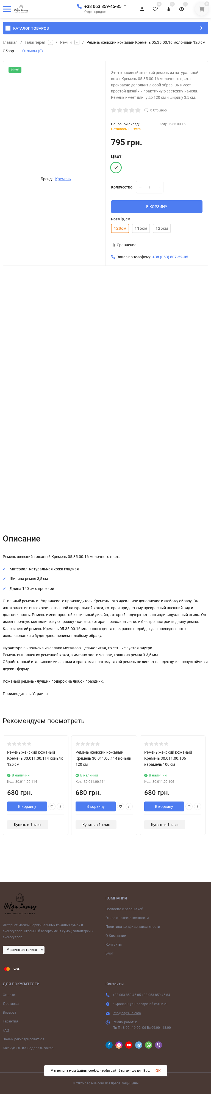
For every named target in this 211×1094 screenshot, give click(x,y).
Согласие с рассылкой (124, 909)
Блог (109, 953)
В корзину (27, 806)
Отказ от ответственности (127, 918)
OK (158, 1070)
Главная (10, 42)
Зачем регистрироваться (24, 1039)
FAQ (6, 1030)
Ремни (66, 42)
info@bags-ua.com (127, 1013)
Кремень (63, 179)
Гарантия (10, 1021)
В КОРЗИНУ (156, 206)
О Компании (116, 936)
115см (141, 228)
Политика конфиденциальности (133, 927)
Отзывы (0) (32, 51)
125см (162, 228)
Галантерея (35, 42)
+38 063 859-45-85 (102, 6)
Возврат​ (9, 1012)
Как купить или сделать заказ (28, 1048)
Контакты (114, 944)
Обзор (8, 51)
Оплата (9, 995)
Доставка (11, 1004)
